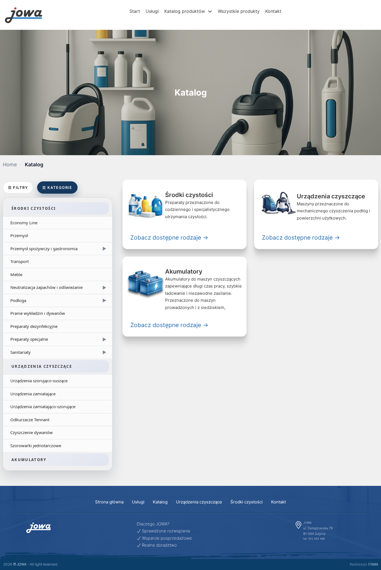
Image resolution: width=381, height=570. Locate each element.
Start (134, 11)
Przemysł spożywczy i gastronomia (58, 248)
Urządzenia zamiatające (33, 393)
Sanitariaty (58, 352)
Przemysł (19, 235)
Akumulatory (29, 459)
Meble (16, 274)
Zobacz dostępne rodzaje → (169, 237)
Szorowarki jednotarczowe (35, 445)
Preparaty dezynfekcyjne (33, 326)
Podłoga (58, 300)
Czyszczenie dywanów (31, 432)
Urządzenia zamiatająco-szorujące (42, 406)
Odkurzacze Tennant (29, 419)
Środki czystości (33, 208)
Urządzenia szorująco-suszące (38, 380)
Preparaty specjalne (58, 339)
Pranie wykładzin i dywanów (37, 313)
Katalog (160, 502)
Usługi (152, 11)
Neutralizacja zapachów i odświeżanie (58, 287)
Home (10, 164)
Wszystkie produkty (239, 11)
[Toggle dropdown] (211, 11)
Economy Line (23, 222)
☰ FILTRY (18, 187)
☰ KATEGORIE (57, 187)
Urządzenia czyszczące (41, 366)
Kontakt (273, 11)
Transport (19, 261)
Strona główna (109, 502)
